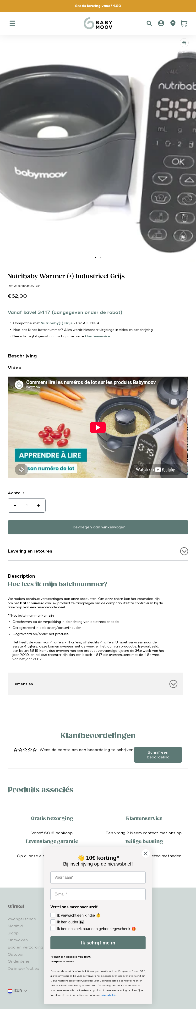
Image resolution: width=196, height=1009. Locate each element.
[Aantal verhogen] (38, 505)
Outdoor (16, 954)
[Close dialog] (146, 853)
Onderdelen (19, 961)
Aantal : (16, 493)
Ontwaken (18, 940)
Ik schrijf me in (98, 942)
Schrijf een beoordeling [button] (158, 755)
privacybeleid (108, 995)
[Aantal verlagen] (15, 505)
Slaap (13, 933)
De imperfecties (23, 968)
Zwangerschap (22, 919)
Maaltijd (15, 926)
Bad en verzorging (25, 947)
